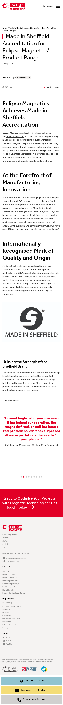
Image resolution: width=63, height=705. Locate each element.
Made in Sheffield (15, 136)
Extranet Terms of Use (10, 625)
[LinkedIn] (11, 87)
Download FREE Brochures (11, 606)
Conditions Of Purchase (43, 662)
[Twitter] (6, 87)
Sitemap (5, 628)
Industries (5, 612)
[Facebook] (3, 87)
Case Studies (7, 615)
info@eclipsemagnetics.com (16, 558)
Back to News (53, 87)
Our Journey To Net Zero (11, 618)
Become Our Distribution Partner (14, 593)
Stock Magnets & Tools (10, 581)
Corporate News (23, 78)
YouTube (9, 644)
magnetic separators (23, 143)
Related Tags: (9, 77)
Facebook (9, 638)
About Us (5, 571)
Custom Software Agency (45, 659)
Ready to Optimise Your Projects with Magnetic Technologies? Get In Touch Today (29, 503)
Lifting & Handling (8, 590)
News (4, 28)
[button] (21, 477)
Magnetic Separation (9, 577)
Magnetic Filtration (8, 574)
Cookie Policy (16, 662)
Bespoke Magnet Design (10, 584)
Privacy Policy (7, 622)
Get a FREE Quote (8, 603)
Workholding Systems (10, 587)
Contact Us (6, 609)
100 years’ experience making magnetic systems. (33, 229)
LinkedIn (9, 641)
